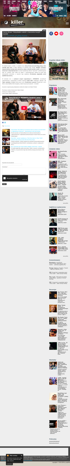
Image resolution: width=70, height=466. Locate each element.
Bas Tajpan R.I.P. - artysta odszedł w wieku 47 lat (62, 113)
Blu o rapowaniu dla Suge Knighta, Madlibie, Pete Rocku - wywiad (26, 146)
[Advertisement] (22, 157)
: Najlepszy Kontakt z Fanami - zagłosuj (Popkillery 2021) (58, 268)
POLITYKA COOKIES (28, 460)
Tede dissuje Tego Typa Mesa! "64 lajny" (62, 125)
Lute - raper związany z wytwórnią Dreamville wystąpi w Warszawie (63, 240)
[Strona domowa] (13, 23)
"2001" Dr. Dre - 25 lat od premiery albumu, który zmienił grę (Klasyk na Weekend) (63, 345)
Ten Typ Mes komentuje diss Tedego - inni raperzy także (62, 89)
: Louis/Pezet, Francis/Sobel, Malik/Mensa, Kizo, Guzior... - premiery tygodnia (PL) (57, 263)
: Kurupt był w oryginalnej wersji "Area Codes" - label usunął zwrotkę (58, 273)
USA (8, 35)
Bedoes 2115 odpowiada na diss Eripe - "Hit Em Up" (63, 136)
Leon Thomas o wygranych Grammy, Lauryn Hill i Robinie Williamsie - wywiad (62, 408)
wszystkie (65, 203)
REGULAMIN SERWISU (5, 460)
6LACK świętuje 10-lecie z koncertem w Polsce (63, 220)
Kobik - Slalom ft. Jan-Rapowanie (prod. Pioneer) (62, 172)
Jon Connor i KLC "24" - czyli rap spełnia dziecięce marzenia (62, 293)
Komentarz (5, 167)
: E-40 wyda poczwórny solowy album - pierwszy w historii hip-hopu (58, 278)
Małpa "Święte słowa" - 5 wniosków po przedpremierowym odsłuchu (63, 307)
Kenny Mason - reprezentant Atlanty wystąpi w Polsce (62, 211)
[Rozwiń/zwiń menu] (67, 23)
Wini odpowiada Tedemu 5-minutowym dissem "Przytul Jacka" (62, 101)
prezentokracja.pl (54, 441)
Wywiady (19, 35)
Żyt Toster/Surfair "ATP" (62, 152)
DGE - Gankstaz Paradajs (62, 162)
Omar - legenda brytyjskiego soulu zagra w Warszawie (63, 248)
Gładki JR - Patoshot (61, 194)
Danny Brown (7, 125)
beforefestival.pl (54, 443)
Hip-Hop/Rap (11, 35)
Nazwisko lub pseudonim (8, 162)
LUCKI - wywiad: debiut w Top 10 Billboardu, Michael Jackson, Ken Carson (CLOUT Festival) (62, 380)
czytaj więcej (9, 463)
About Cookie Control (7, 455)
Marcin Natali (19, 36)
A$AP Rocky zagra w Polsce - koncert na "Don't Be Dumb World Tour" (63, 230)
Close (21, 455)
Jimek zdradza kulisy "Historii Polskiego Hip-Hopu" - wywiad (62, 182)
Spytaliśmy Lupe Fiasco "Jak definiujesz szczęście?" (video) (63, 395)
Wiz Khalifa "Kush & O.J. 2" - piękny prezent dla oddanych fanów (62, 319)
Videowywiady (24, 35)
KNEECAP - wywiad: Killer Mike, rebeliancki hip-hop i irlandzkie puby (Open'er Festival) (62, 365)
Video (16, 35)
